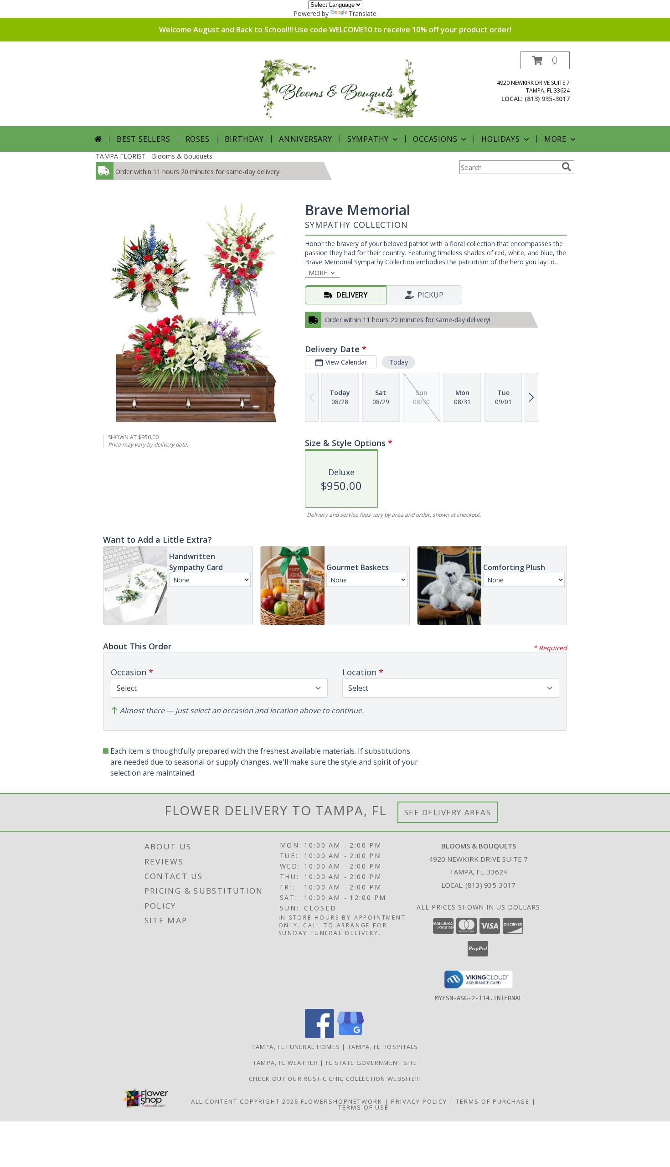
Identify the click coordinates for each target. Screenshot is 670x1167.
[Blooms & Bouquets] (338, 88)
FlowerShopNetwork (341, 1101)
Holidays (500, 139)
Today (398, 362)
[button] (545, 60)
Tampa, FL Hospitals (383, 1047)
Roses (198, 139)
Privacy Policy (419, 1101)
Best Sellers (143, 139)
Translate (362, 13)
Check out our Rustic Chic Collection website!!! (335, 1078)
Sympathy (368, 139)
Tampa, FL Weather (285, 1063)
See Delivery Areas (447, 812)
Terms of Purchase (493, 1101)
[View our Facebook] (319, 1035)
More (555, 139)
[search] (566, 167)
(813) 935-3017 (547, 98)
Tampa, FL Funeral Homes (296, 1047)
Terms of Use (363, 1107)
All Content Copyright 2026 (245, 1101)
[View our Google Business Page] (350, 1035)
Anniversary (305, 139)
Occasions (435, 139)
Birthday (244, 139)
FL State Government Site (371, 1063)
